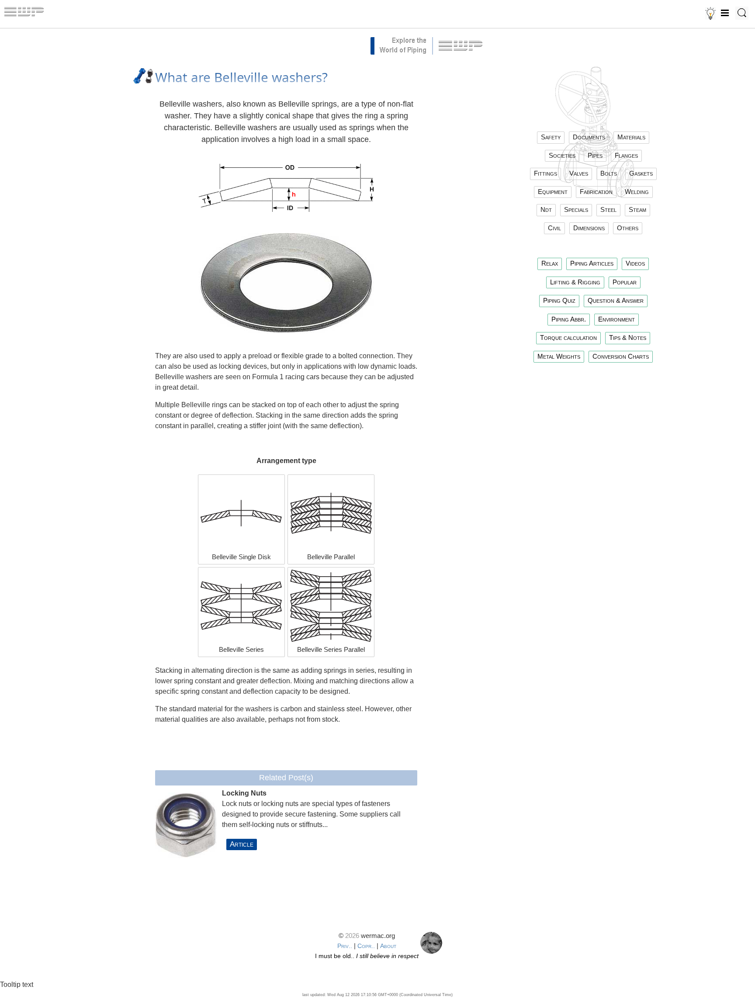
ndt (546, 209)
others (627, 228)
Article (241, 844)
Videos (635, 263)
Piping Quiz (559, 300)
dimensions (589, 228)
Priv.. (344, 945)
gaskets (641, 173)
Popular (625, 282)
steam (637, 209)
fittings (545, 173)
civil (554, 228)
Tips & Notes (627, 337)
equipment (553, 191)
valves (578, 173)
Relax (549, 263)
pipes (595, 155)
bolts (608, 173)
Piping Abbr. (568, 319)
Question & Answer (616, 300)
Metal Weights (558, 356)
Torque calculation (568, 337)
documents (589, 137)
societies (562, 155)
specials (576, 209)
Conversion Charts (620, 356)
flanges (626, 155)
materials (631, 137)
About (388, 945)
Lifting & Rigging (575, 282)
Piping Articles (591, 263)
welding (637, 191)
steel (608, 209)
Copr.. (366, 945)
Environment (616, 319)
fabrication (596, 191)
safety (551, 137)
